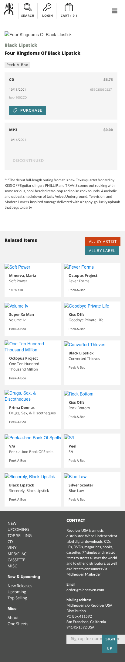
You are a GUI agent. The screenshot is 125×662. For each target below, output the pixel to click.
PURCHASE (30, 110)
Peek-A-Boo (17, 64)
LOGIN (47, 15)
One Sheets (18, 623)
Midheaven (9, 10)
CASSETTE (16, 560)
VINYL (13, 547)
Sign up (110, 643)
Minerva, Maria (22, 275)
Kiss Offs (76, 314)
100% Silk (16, 290)
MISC (12, 566)
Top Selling (17, 598)
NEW (12, 523)
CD (10, 541)
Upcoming (17, 591)
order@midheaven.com (85, 589)
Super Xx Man (21, 314)
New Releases (20, 585)
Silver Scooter (81, 485)
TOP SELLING (20, 535)
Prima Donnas (22, 407)
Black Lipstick (21, 45)
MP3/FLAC (17, 553)
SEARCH (28, 15)
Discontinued (28, 160)
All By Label (102, 250)
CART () (69, 15)
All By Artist (103, 241)
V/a (12, 446)
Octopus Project (83, 275)
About (13, 617)
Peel (72, 446)
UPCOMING (18, 529)
